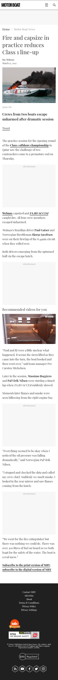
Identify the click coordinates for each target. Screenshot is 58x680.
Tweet (6, 128)
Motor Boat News (24, 29)
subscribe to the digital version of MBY (26, 569)
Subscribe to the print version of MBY (26, 565)
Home (6, 29)
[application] (29, 329)
